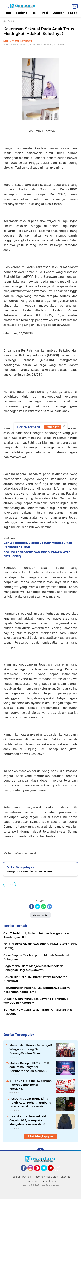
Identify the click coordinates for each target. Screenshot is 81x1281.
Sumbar (58, 12)
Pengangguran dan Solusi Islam (29, 871)
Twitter (45, 1172)
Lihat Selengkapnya (39, 1136)
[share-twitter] (37, 906)
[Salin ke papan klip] (49, 906)
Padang (73, 12)
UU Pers (26, 1176)
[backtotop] (40, 1151)
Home (7, 12)
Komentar (42, 915)
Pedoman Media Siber (46, 1176)
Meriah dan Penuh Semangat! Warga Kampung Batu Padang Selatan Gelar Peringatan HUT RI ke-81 (30, 1049)
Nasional (22, 12)
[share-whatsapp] (43, 906)
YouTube (53, 1172)
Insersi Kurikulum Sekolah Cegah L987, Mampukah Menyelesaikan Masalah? (28, 1120)
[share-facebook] (31, 906)
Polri (45, 12)
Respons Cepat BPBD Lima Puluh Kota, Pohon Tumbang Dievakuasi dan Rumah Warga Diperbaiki (30, 1102)
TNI (35, 12)
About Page (58, 1168)
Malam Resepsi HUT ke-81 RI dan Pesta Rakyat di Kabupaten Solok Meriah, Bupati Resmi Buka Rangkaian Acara (29, 1067)
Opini (10, 884)
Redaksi (15, 1176)
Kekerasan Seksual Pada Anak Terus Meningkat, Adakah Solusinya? (38, 31)
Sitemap (65, 1176)
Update (54, 427)
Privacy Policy (33, 1181)
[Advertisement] (40, 1239)
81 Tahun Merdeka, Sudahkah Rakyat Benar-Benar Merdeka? (30, 1084)
